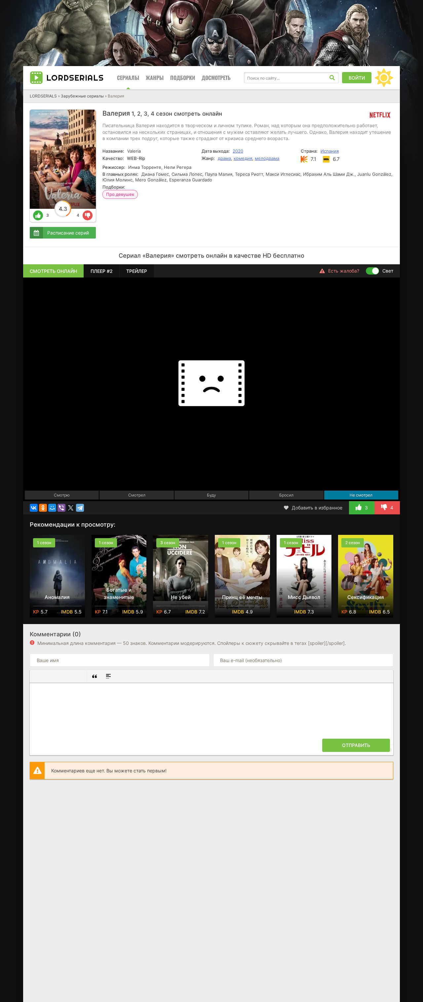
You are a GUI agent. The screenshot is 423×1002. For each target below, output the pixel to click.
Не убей (181, 597)
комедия (243, 158)
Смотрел (136, 495)
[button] (37, 676)
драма (224, 158)
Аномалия (57, 597)
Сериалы (128, 78)
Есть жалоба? (343, 271)
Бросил (286, 495)
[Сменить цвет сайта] (384, 77)
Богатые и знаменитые (119, 593)
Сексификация (365, 597)
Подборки (182, 78)
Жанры (155, 78)
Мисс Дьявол (304, 597)
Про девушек (120, 194)
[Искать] (332, 77)
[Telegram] (80, 508)
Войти (357, 78)
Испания (330, 151)
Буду (211, 495)
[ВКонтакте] (34, 508)
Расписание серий (68, 233)
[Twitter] (71, 508)
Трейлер (136, 271)
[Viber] (61, 508)
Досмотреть (216, 78)
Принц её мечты (242, 597)
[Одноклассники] (43, 508)
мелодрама (267, 158)
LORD (75, 78)
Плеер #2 (102, 271)
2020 (238, 151)
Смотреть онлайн (53, 271)
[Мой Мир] (52, 508)
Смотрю (62, 495)
